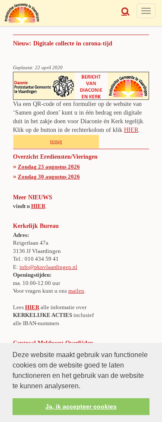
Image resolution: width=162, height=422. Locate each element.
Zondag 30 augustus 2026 (49, 176)
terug (56, 141)
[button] (83, 386)
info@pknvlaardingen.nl (48, 267)
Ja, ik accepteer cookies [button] (81, 406)
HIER (131, 130)
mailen (76, 291)
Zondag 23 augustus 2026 (49, 166)
